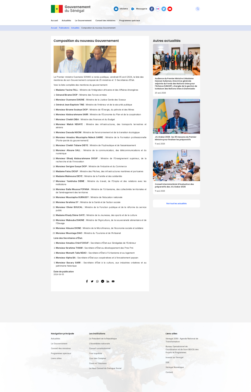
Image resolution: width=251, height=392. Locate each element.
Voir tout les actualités (176, 203)
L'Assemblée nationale (99, 343)
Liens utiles (56, 358)
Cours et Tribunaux (98, 363)
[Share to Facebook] (87, 281)
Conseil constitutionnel (99, 348)
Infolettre (124, 9)
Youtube (169, 8)
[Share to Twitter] (92, 281)
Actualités (66, 20)
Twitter (163, 8)
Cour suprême (95, 353)
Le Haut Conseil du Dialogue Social (105, 368)
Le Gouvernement (83, 20)
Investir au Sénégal (174, 357)
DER (167, 362)
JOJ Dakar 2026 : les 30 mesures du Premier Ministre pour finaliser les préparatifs (175, 138)
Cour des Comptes (97, 358)
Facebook (151, 8)
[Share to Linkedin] (108, 281)
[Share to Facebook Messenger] (103, 281)
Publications (64, 28)
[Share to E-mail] (113, 281)
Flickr (157, 8)
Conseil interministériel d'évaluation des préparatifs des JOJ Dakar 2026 (174, 185)
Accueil (54, 20)
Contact (169, 372)
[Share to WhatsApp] (97, 281)
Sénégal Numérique (175, 367)
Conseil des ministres (105, 20)
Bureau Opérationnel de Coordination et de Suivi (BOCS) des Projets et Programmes (182, 349)
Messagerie (141, 9)
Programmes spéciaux (129, 20)
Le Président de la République (103, 338)
